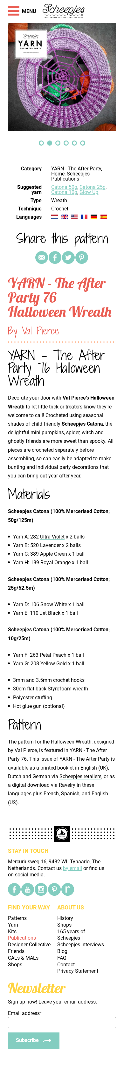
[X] (68, 257)
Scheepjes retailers (80, 776)
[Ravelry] (67, 889)
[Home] (64, 11)
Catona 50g (64, 187)
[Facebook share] (55, 257)
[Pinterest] (81, 257)
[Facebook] (14, 889)
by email (72, 868)
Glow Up (88, 192)
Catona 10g (64, 192)
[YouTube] (27, 889)
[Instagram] (41, 889)
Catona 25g (92, 187)
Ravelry (67, 785)
